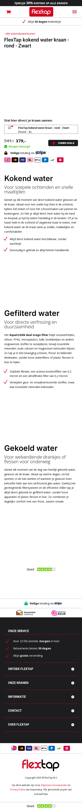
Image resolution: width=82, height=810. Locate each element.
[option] (41, 21)
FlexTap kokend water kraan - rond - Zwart (43, 127)
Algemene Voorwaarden (54, 785)
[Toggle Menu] (74, 11)
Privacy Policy (17, 789)
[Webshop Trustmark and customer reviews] (58, 613)
